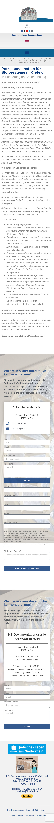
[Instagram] (24, 31)
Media (43, 810)
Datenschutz (41, 816)
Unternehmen (10, 495)
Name (6, 439)
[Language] (27, 25)
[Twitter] (29, 31)
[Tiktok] (32, 31)
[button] (27, 41)
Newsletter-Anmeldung (15, 810)
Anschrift (8, 513)
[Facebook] (22, 31)
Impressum (30, 816)
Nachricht (8, 464)
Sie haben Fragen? (12, 551)
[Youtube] (27, 31)
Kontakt (12, 816)
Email (6, 447)
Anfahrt (20, 816)
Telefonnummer (11, 456)
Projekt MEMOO (32, 810)
